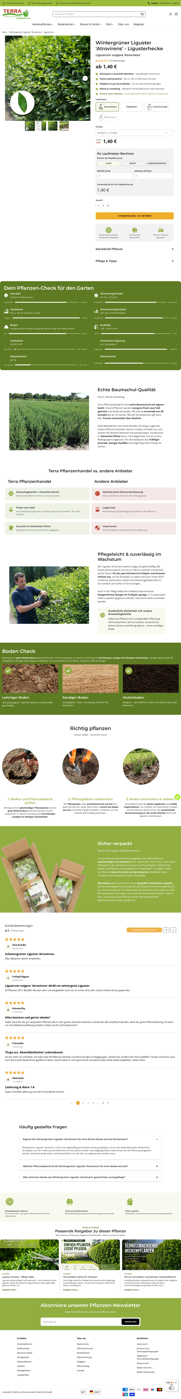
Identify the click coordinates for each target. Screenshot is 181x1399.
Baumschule (83, 1344)
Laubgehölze (23, 1375)
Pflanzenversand (85, 1348)
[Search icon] (142, 14)
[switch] (171, 1388)
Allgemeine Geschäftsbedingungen (148, 1357)
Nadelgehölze (23, 1370)
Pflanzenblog (83, 1366)
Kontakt (80, 1370)
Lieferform (101, 99)
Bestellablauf (83, 1352)
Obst (109, 24)
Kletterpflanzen (24, 1361)
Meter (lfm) (103, 171)
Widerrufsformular (146, 1372)
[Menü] (176, 1380)
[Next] (85, 78)
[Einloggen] (170, 14)
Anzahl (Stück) (142, 171)
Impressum (142, 1344)
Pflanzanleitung (84, 1357)
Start (4, 32)
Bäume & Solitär (90, 24)
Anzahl (99, 200)
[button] (102, 60)
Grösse (99, 127)
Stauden (21, 1366)
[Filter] (166, 930)
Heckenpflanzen (42, 24)
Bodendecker (66, 24)
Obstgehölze (23, 1357)
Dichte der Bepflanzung (109, 158)
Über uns (123, 24)
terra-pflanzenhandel (26, 1392)
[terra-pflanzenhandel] (16, 14)
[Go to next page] (108, 1103)
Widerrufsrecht (144, 1367)
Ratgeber (139, 24)
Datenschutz (143, 1363)
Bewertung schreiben (144, 930)
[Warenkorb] (176, 14)
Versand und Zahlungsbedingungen (147, 1350)
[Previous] (10, 78)
